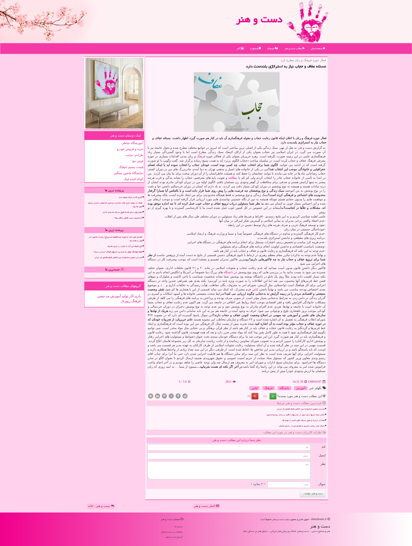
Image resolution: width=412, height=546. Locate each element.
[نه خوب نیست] (254, 396)
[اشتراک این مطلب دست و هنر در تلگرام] (185, 395)
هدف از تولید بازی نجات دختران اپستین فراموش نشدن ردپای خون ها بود (115, 205)
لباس (255, 289)
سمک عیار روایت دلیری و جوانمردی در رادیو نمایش (302, 426)
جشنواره (254, 48)
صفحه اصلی (317, 48)
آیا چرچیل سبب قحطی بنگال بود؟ (128, 218)
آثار (239, 48)
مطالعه (232, 177)
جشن (101, 296)
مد (107, 296)
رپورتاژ (125, 301)
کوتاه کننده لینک (133, 179)
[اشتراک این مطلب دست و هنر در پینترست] (164, 395)
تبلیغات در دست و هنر (172, 531)
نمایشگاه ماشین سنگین (128, 173)
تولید (124, 296)
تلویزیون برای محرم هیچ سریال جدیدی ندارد (122, 212)
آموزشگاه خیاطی (132, 143)
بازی (137, 296)
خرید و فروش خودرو (130, 149)
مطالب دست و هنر (293, 48)
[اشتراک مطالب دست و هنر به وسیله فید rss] (151, 395)
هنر (300, 147)
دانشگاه (228, 272)
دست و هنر (259, 19)
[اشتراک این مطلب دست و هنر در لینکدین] (157, 395)
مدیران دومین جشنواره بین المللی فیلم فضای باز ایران (301, 409)
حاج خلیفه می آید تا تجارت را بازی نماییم (125, 246)
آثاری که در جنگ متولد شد (130, 197)
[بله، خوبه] (273, 396)
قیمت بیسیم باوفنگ (131, 167)
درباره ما (178, 526)
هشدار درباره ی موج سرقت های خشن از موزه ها (303, 420)
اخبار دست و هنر (205, 506)
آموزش (300, 388)
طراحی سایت (134, 155)
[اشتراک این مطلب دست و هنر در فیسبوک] (178, 395)
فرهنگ (270, 48)
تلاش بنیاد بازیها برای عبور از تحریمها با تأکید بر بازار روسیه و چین (296, 415)
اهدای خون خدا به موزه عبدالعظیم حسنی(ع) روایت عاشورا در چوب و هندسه (115, 239)
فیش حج (137, 161)
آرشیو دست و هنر (174, 537)
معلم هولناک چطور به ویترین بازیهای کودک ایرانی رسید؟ (118, 252)
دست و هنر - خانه (99, 506)
